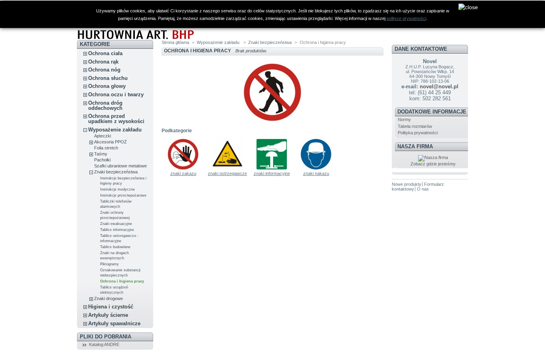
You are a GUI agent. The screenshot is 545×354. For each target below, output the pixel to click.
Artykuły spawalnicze (114, 323)
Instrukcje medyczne (117, 189)
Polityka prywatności (418, 132)
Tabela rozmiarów (415, 126)
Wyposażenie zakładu (115, 130)
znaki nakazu (316, 173)
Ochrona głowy (107, 86)
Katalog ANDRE (104, 344)
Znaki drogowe (108, 298)
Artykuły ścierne (108, 315)
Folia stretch (106, 147)
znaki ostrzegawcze (227, 173)
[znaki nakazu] (316, 168)
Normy (404, 119)
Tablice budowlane (115, 247)
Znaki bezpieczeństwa (116, 171)
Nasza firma (415, 146)
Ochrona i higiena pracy (122, 281)
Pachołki (102, 159)
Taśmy (100, 153)
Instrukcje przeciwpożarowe (123, 195)
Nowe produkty (406, 184)
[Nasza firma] (433, 157)
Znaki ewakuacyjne (116, 224)
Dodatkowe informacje (431, 112)
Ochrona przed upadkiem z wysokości (116, 118)
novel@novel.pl (439, 86)
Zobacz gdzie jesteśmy (433, 163)
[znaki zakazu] (183, 168)
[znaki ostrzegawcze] (227, 168)
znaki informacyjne (272, 173)
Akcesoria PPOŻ (110, 141)
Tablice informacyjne (117, 230)
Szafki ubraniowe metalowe (120, 165)
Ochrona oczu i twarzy (116, 94)
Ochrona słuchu (108, 78)
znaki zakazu (183, 173)
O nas (423, 189)
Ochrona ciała (105, 53)
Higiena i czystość (110, 307)
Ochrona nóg (104, 70)
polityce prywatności (406, 18)
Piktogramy (109, 264)
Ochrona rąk (103, 62)
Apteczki (102, 135)
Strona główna (175, 42)
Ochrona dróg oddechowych (105, 105)
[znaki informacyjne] (272, 168)
